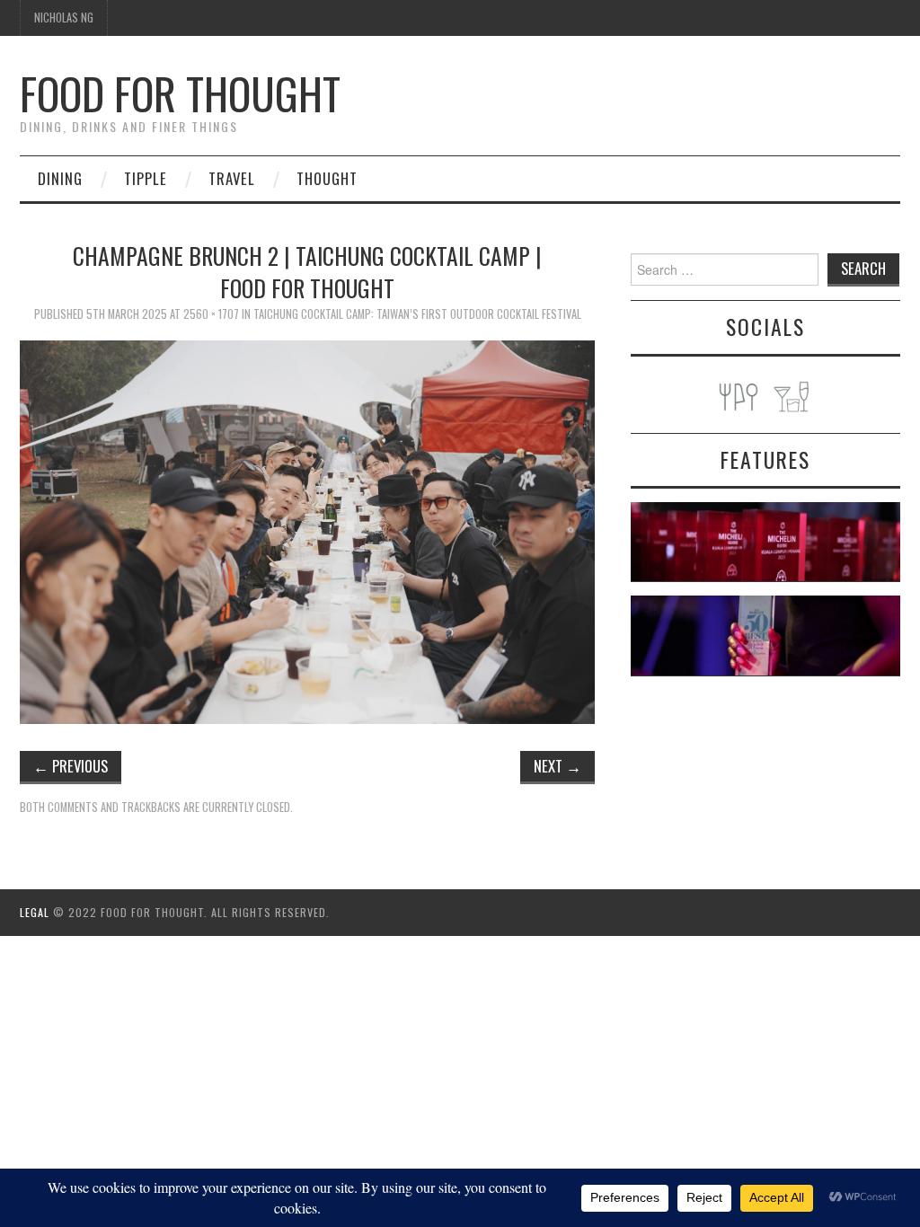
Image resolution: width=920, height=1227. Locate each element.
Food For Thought (180, 93)
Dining (60, 178)
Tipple (145, 178)
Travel (231, 178)
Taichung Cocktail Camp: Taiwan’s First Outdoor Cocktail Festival (417, 313)
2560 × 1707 (211, 313)
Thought (327, 178)
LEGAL (34, 912)
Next (557, 766)
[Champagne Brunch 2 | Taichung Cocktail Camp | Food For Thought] (307, 529)
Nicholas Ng (63, 17)
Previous (70, 766)
